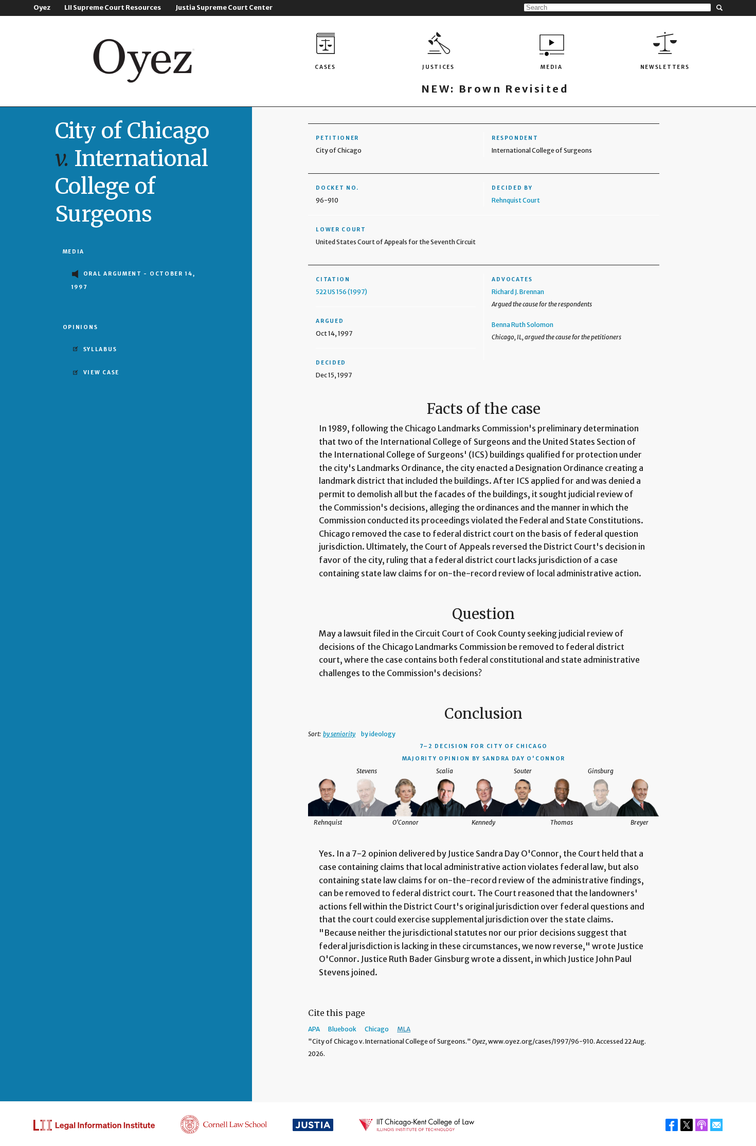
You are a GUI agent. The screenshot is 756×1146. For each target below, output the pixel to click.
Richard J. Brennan (518, 292)
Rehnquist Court (516, 200)
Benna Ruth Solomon (522, 325)
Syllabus (100, 349)
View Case (101, 372)
